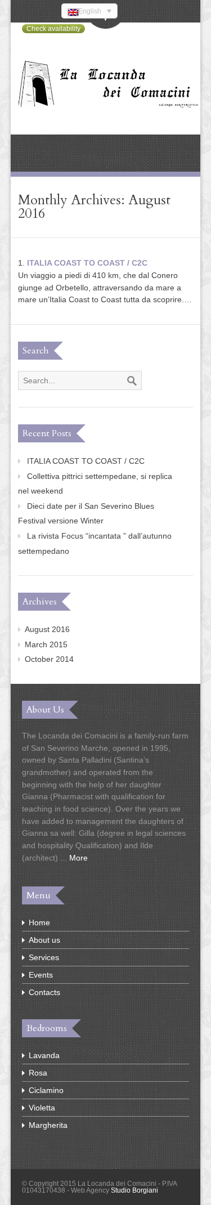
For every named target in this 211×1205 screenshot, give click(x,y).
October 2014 (49, 659)
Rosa (38, 1072)
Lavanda (44, 1055)
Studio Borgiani (134, 1190)
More (78, 857)
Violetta (42, 1107)
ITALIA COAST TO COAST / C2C (87, 262)
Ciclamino (46, 1090)
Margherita (48, 1125)
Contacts (44, 992)
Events (41, 974)
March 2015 (46, 644)
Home (39, 922)
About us (44, 939)
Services (44, 957)
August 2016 (47, 629)
